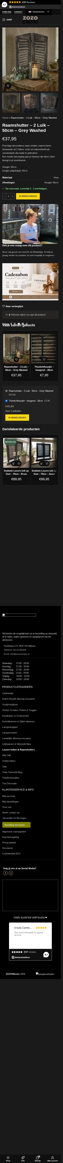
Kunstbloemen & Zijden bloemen (18, 721)
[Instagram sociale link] (11, 873)
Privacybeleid (9, 842)
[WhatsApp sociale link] (26, 324)
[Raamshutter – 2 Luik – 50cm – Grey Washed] (16, 349)
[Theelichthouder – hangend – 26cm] (44, 349)
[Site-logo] (30, 19)
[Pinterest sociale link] (23, 324)
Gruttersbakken (10, 704)
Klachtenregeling (10, 837)
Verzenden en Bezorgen (14, 818)
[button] (13, 463)
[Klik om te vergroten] (8, 85)
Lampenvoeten (9, 732)
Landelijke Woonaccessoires (16, 738)
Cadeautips (8, 693)
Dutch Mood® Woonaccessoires (18, 699)
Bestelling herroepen (14, 825)
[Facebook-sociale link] (11, 324)
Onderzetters (8, 761)
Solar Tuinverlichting (12, 772)
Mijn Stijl (6, 755)
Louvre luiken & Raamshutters (18, 749)
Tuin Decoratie (9, 783)
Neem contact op (10, 812)
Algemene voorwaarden (14, 831)
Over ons (6, 12)
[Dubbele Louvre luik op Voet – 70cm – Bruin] (16, 453)
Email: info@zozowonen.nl (16, 654)
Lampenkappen (10, 727)
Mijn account (8, 796)
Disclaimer (7, 848)
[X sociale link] (15, 324)
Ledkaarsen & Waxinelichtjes (16, 744)
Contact (18, 12)
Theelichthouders (10, 778)
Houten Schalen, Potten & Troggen (19, 710)
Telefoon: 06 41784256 (15, 650)
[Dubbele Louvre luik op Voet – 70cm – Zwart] (44, 453)
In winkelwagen (28, 196)
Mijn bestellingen (10, 801)
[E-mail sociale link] (19, 324)
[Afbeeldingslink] (19, 621)
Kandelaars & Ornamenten (15, 715)
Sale (4, 766)
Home (5, 117)
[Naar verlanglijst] (16, 359)
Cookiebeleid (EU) (11, 853)
